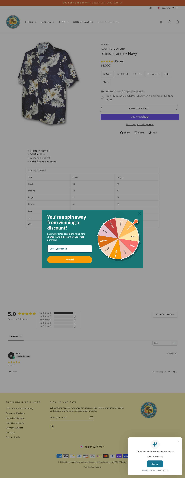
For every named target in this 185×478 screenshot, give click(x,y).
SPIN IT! (70, 259)
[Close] (139, 213)
